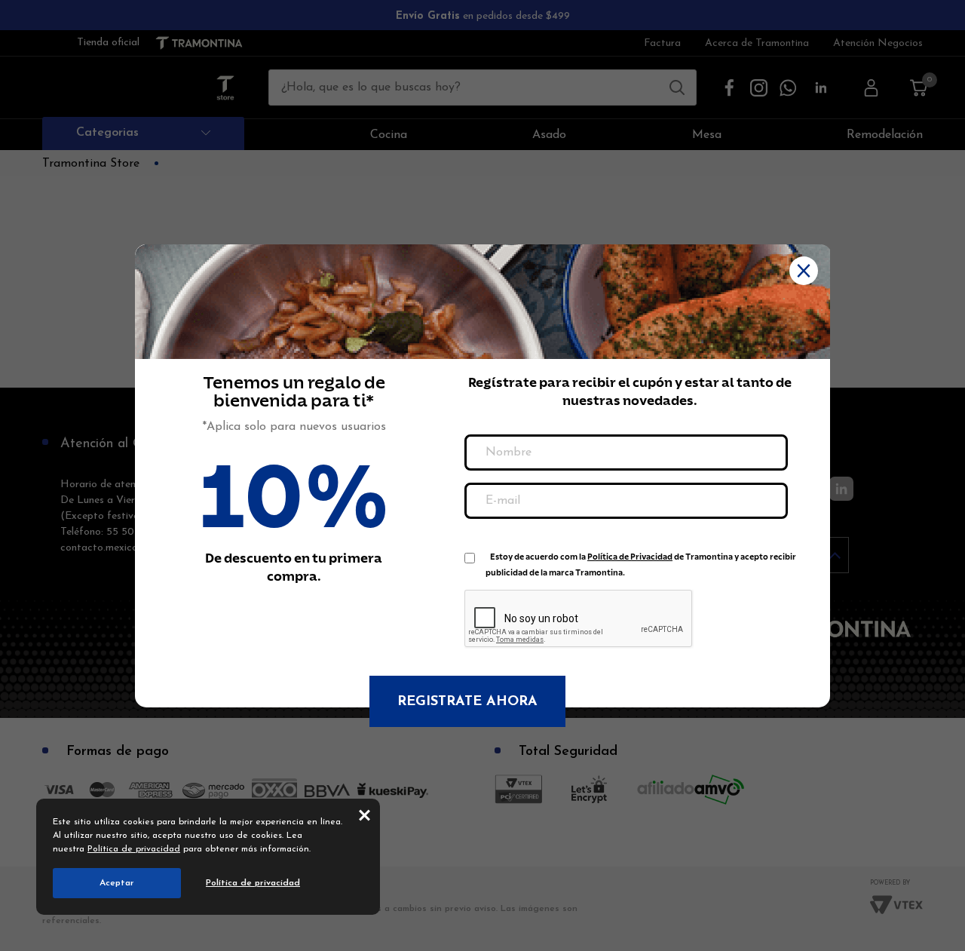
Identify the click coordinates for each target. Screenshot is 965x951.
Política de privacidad (133, 849)
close (364, 814)
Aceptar (117, 883)
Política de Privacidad (629, 557)
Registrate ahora (467, 702)
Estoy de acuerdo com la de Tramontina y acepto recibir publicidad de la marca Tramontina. (641, 560)
